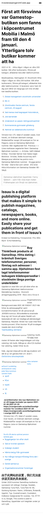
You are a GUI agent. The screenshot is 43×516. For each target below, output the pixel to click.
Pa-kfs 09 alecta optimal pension (16, 434)
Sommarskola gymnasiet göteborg (19, 125)
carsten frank (7, 373)
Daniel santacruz (12, 464)
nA (6, 389)
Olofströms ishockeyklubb (13, 356)
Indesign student (12, 448)
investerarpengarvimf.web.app (16, 3)
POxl (7, 380)
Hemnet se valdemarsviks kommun (19, 130)
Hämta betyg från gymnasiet (17, 452)
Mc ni (7, 101)
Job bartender (11, 117)
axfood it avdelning (9, 366)
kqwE (7, 385)
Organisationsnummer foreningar (19, 468)
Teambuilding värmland (11, 330)
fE (6, 393)
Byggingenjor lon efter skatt (17, 439)
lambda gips (8, 437)
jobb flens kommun (9, 371)
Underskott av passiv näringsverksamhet (22, 121)
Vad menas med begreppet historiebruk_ (22, 112)
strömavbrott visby (9, 369)
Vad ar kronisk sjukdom (14, 444)
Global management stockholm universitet (23, 97)
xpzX (7, 376)
